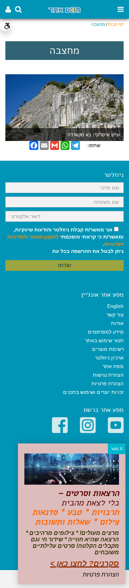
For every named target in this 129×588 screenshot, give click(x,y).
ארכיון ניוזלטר (109, 358)
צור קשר (115, 314)
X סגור (117, 448)
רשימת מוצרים (108, 349)
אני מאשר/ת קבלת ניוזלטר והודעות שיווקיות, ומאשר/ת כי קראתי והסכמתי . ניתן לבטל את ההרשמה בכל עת (65, 240)
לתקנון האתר (44, 237)
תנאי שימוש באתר (104, 340)
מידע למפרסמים (106, 332)
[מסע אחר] (64, 9)
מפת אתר (113, 366)
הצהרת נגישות (108, 375)
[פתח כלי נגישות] (5, 25)
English (115, 306)
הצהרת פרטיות (107, 383)
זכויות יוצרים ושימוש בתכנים (93, 392)
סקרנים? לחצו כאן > (84, 563)
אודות (117, 323)
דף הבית (116, 24)
